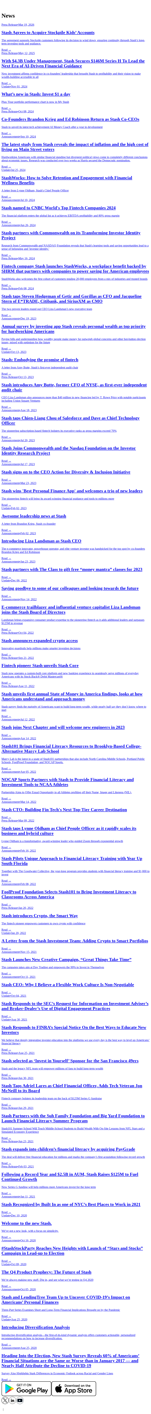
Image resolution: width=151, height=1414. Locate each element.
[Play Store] (26, 1395)
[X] (5, 1403)
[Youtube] (20, 1403)
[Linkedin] (12, 1403)
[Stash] (75, 4)
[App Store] (73, 1395)
